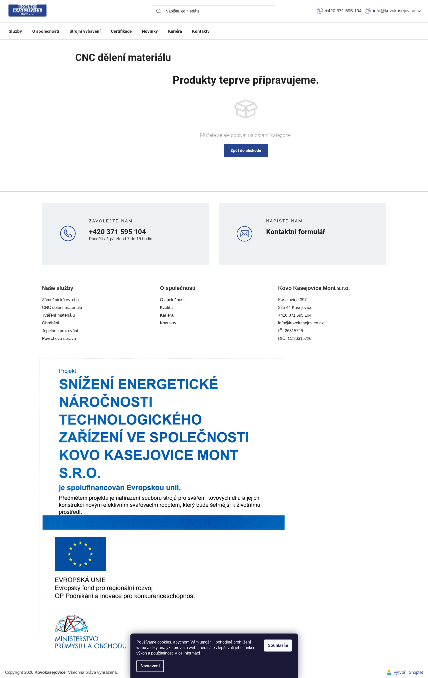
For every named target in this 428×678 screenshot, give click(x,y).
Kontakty (168, 323)
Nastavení (150, 666)
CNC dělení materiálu (62, 307)
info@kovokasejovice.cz (301, 323)
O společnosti (173, 299)
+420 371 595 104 (117, 232)
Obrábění (50, 323)
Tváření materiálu (58, 315)
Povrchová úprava (59, 338)
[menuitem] (15, 31)
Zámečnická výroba (60, 299)
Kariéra (166, 315)
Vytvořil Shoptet (408, 672)
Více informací (187, 653)
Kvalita (166, 307)
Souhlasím (278, 645)
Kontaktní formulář (295, 232)
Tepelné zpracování (60, 330)
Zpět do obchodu (246, 150)
